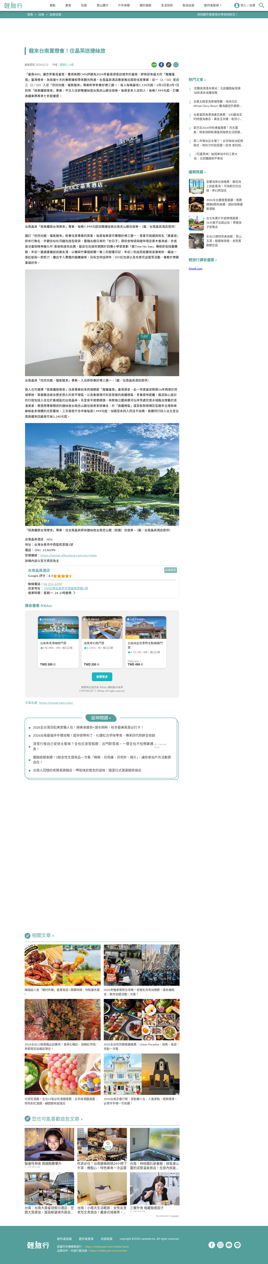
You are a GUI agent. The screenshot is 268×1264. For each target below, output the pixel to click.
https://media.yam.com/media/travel (107, 1246)
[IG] (220, 1245)
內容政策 (106, 1239)
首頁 (30, 14)
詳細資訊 (170, 570)
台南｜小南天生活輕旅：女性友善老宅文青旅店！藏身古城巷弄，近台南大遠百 (102, 1211)
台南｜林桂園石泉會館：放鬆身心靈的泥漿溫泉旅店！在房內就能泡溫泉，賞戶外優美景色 (154, 1166)
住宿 (84, 5)
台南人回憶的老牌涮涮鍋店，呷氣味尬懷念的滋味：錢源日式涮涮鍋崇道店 (87, 770)
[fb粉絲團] (211, 1245)
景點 (52, 5)
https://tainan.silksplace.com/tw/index (68, 555)
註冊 (252, 5)
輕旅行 (13, 5)
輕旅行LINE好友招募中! (223, 14)
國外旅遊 (145, 5)
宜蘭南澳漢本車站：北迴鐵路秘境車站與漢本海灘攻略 (217, 90)
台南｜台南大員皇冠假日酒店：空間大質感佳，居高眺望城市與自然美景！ (49, 1211)
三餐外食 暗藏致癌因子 (147, 1208)
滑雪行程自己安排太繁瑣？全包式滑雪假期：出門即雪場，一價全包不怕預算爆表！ (93, 746)
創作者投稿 (64, 1239)
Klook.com (195, 268)
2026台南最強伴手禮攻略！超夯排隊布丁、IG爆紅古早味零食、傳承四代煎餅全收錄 (94, 735)
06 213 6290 (53, 584)
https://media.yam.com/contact (108, 1250)
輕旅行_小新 (67, 64)
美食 (68, 5)
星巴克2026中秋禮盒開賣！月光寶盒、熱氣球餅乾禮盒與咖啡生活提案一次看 (218, 130)
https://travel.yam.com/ (56, 702)
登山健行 (102, 5)
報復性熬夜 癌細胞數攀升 (43, 1163)
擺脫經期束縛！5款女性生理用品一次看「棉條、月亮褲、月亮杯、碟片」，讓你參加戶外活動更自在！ (102, 760)
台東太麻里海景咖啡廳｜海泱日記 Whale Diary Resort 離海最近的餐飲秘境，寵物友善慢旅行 (217, 104)
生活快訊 (167, 5)
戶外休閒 (124, 5)
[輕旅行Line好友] (237, 1245)
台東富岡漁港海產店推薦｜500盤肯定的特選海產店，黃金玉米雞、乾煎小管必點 (218, 117)
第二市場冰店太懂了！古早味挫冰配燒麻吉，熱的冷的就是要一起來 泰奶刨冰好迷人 (218, 144)
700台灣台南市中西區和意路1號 (66, 588)
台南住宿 (55, 14)
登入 (243, 5)
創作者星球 (211, 5)
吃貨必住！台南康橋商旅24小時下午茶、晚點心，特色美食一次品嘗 (102, 1166)
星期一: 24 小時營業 (58, 593)
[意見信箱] (229, 1245)
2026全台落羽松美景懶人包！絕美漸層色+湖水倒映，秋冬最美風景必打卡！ (88, 727)
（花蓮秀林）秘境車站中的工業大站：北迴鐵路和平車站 (216, 156)
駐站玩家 (188, 5)
